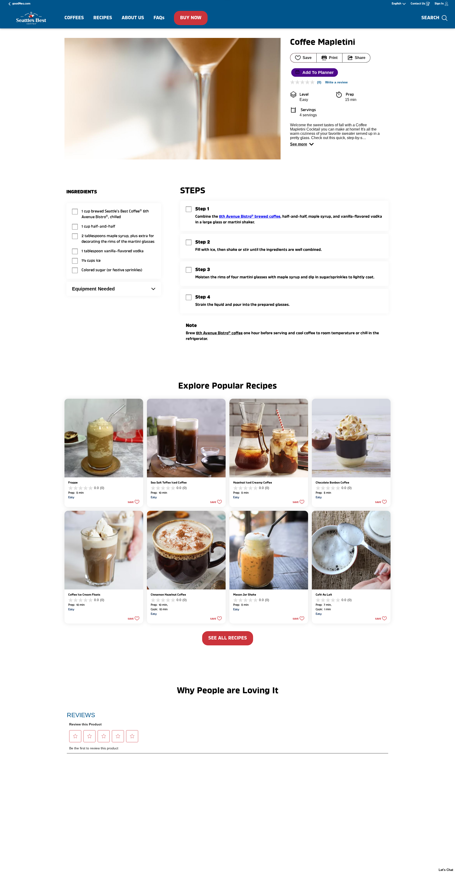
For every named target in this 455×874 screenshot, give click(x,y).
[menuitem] (74, 18)
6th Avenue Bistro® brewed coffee (249, 217)
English (396, 3)
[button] (302, 144)
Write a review (336, 82)
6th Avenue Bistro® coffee (219, 333)
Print (333, 58)
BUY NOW (190, 18)
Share (360, 58)
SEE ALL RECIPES (227, 638)
